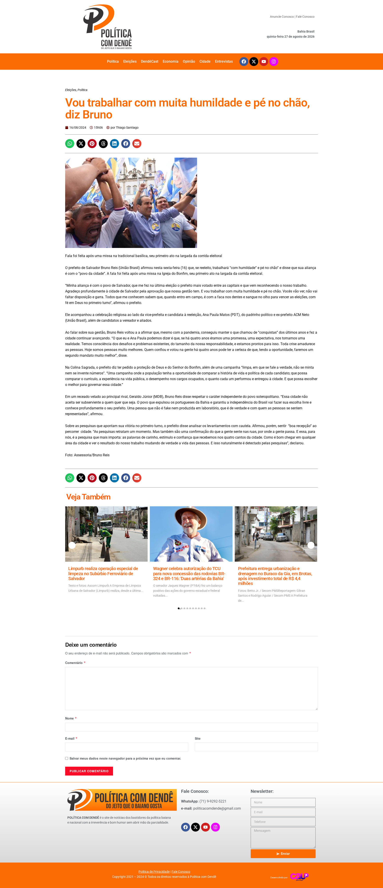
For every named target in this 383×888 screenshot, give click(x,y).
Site (198, 738)
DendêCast (149, 61)
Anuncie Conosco (282, 16)
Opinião (189, 61)
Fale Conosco (305, 16)
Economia (170, 61)
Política (113, 61)
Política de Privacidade (154, 871)
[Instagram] (273, 61)
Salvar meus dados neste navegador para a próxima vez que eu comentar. (125, 758)
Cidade (205, 61)
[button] (69, 143)
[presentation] (72, 545)
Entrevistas (224, 61)
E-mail (71, 738)
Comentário (75, 662)
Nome (71, 718)
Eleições (130, 61)
